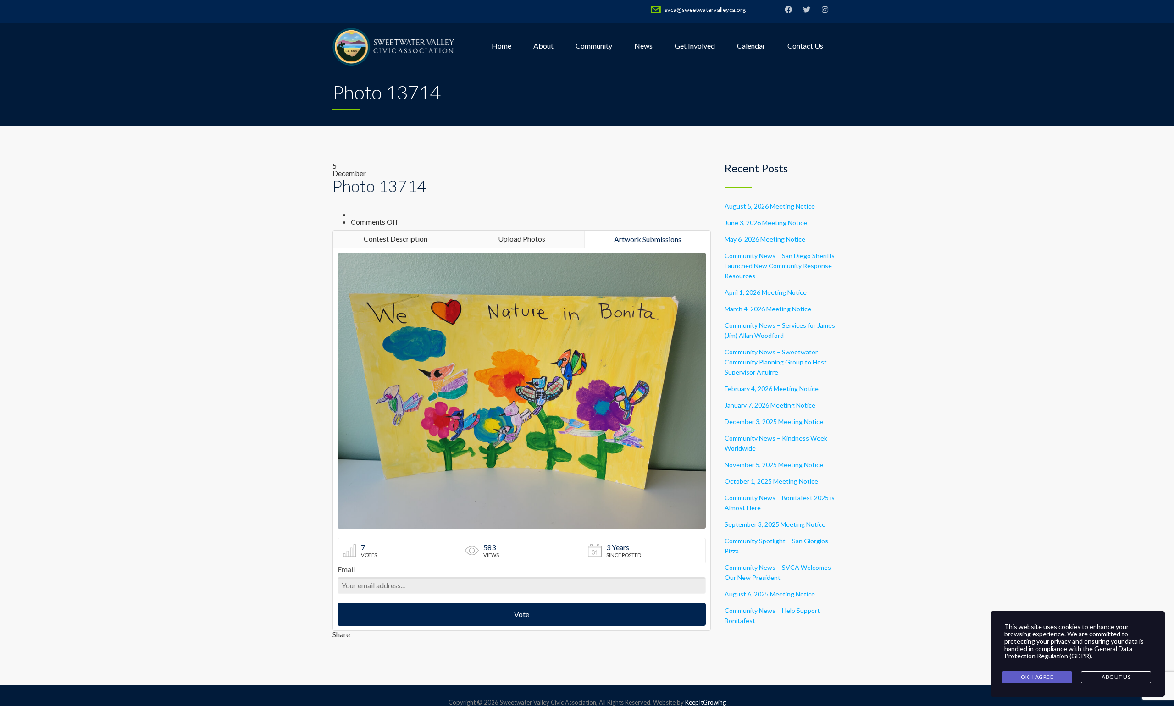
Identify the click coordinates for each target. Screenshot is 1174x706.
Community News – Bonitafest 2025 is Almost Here (780, 503)
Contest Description (395, 238)
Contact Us (805, 45)
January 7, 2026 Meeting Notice (770, 405)
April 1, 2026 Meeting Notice (766, 292)
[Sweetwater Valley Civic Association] (393, 46)
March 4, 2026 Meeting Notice (768, 309)
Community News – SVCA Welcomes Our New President (778, 572)
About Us (1116, 676)
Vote (521, 614)
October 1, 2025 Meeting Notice (771, 481)
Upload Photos (521, 238)
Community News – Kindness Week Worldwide (776, 443)
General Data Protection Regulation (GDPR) (1068, 652)
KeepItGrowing (705, 702)
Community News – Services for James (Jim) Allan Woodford (780, 330)
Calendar (751, 45)
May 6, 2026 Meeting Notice (765, 239)
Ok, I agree (1037, 676)
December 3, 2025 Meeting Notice (774, 421)
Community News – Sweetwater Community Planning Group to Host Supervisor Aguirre (776, 362)
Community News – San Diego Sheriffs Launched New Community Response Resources (780, 266)
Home (501, 45)
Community (594, 45)
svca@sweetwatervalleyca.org (705, 9)
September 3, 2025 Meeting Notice (775, 524)
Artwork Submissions (647, 239)
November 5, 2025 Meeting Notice (774, 465)
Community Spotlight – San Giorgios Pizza (776, 546)
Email (346, 570)
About (543, 45)
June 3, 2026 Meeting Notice (766, 222)
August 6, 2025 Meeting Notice (770, 594)
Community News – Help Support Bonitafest (772, 615)
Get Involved (695, 45)
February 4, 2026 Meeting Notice (772, 388)
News (643, 45)
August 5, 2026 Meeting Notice (770, 206)
